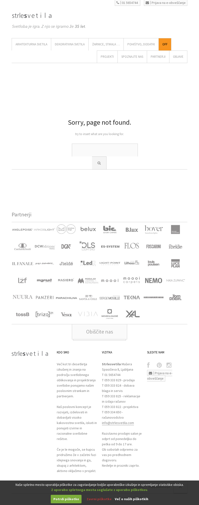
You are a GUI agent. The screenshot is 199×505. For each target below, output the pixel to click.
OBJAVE (178, 57)
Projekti (107, 57)
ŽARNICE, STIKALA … (106, 44)
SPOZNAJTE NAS (132, 57)
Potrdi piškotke (66, 499)
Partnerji (158, 57)
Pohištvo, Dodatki (141, 44)
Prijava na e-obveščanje (169, 2)
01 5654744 (130, 2)
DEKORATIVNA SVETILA (70, 44)
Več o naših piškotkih (131, 499)
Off (164, 44)
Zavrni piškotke (99, 499)
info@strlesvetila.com (118, 423)
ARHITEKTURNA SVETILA (31, 44)
